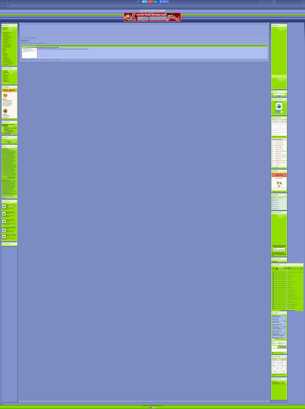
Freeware (7, 148)
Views (45, 42)
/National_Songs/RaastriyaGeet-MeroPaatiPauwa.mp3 (283, 306)
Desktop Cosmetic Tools (6, 162)
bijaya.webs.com (275, 261)
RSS (7, 7)
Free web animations (8, 157)
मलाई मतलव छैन (6, 129)
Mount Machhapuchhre (7, 149)
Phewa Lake (7, 150)
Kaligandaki (4, 196)
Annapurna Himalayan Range (7, 158)
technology (4, 167)
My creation (14, 191)
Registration (5, 5)
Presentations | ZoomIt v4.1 (29, 45)
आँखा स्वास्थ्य (9, 161)
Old (6, 177)
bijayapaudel (42, 59)
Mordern (8, 183)
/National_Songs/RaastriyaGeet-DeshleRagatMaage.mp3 (284, 291)
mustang (11, 196)
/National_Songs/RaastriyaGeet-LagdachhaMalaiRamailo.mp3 (285, 304)
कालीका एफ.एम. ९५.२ (276, 208)
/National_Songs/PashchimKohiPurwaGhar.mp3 (282, 287)
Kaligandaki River (5, 191)
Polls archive (8, 132)
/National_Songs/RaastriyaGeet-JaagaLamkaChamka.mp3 (284, 297)
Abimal (15, 193)
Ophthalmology (7, 152)
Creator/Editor (5, 75)
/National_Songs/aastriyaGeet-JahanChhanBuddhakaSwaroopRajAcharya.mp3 (287, 272)
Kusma (8, 196)
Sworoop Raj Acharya (6, 169)
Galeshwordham (10, 195)
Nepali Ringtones (10, 168)
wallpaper (6, 193)
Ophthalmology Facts (11, 153)
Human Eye (4, 153)
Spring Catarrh (5, 151)
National (5, 175)
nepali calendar (281, 136)
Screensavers (4, 163)
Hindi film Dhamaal (7, 182)
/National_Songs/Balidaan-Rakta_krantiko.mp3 (282, 278)
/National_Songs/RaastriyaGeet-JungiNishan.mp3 (282, 301)
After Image (13, 180)
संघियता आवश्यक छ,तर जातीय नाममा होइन (10, 128)
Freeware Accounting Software (8, 188)
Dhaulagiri (4, 195)
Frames (13, 185)
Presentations (5, 83)
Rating (31, 42)
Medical (5, 186)
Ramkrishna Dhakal (10, 174)
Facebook (11, 170)
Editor (3, 186)
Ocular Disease (11, 151)
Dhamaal (13, 182)
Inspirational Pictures (10, 194)
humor (14, 196)
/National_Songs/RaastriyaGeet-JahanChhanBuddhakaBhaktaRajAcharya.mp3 (287, 299)
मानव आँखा (12, 161)
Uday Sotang (12, 183)
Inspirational (4, 197)
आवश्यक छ (5, 126)
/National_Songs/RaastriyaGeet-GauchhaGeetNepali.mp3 (284, 295)
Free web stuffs (10, 156)
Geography (14, 186)
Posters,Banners (6, 81)
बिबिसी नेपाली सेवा (275, 200)
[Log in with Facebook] (279, 112)
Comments (36, 42)
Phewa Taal (12, 150)
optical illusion (8, 179)
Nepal (3, 148)
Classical (3, 177)
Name (28, 42)
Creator (3, 185)
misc (9, 171)
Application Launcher (12, 166)
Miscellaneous (5, 78)
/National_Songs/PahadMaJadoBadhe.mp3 (281, 285)
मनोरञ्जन (7, 167)
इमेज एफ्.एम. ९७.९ (275, 202)
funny (3, 182)
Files (24, 37)
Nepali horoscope (5, 118)
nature (8, 172)
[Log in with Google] (282, 112)
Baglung (11, 190)
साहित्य (11, 167)
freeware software (6, 159)
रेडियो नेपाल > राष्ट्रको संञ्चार (277, 197)
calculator (12, 152)
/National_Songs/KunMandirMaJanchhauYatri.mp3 (282, 276)
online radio (4, 168)
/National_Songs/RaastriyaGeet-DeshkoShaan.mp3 (283, 289)
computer (4, 194)
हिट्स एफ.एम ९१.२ (275, 204)
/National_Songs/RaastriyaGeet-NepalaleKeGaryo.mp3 (283, 308)
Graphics (12, 184)
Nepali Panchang (275, 167)
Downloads (41, 42)
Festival (9, 163)
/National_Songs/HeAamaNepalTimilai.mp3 (281, 274)
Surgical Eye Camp (10, 189)
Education (9, 186)
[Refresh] (284, 339)
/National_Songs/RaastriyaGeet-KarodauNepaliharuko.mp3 (284, 302)
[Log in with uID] (276, 112)
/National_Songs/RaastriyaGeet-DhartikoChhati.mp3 (283, 293)
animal (12, 193)
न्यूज (11, 169)
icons (6, 185)
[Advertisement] (144, 36)
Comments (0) (56, 59)
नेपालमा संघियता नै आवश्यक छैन (9, 130)
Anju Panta (7, 170)
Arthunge (7, 190)
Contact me (274, 254)
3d (10, 180)
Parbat (10, 191)
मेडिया (6, 166)
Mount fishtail (4, 154)
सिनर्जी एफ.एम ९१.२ (275, 206)
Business (10, 149)
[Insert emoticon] (285, 339)
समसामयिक (3, 166)
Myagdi (3, 190)
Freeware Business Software (8, 187)
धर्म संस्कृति (15, 167)
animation (11, 160)
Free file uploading (5, 160)
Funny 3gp (4, 183)
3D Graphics (5, 70)
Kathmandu (4, 189)
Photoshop (5, 80)
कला (12, 167)
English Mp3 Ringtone (11, 175)
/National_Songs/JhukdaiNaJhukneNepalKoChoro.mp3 (283, 281)
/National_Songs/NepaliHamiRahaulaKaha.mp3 (282, 283)
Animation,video (6, 72)
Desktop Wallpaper (6, 184)
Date (25, 42)
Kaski (15, 157)
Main (1, 5)
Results (3, 132)
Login (9, 5)
